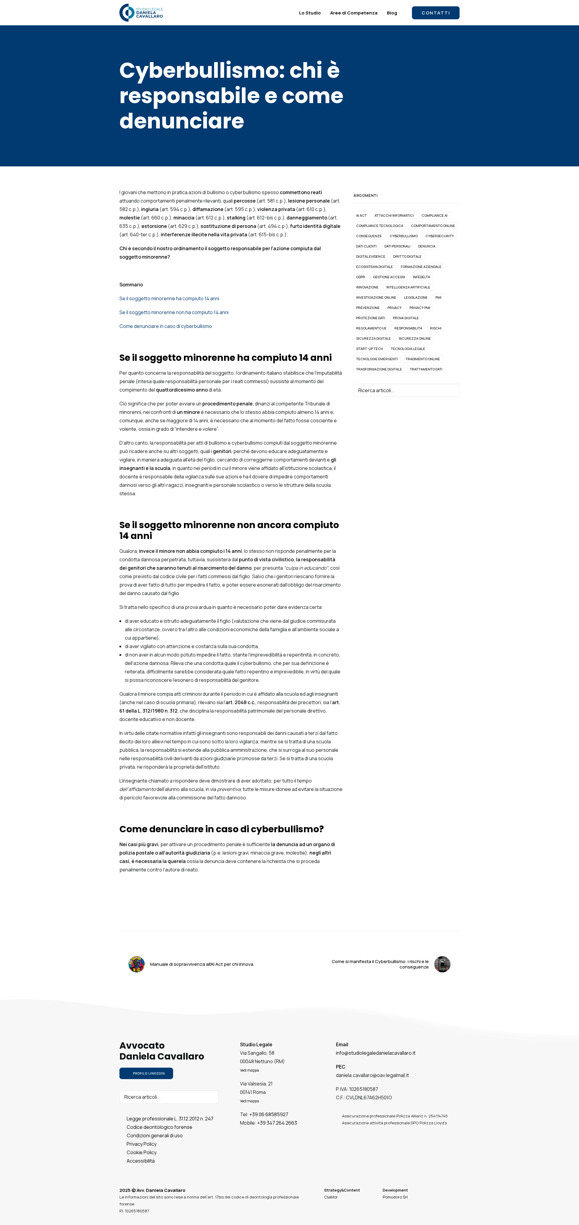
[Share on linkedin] (297, 920)
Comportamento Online (433, 225)
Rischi (435, 328)
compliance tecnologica (379, 225)
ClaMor (331, 1197)
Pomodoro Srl (395, 1197)
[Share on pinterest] (289, 920)
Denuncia (426, 246)
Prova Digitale (406, 318)
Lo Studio (310, 13)
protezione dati (370, 318)
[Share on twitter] (273, 920)
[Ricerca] (406, 390)
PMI (438, 297)
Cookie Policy (142, 1152)
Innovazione (367, 287)
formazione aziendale (421, 266)
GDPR (360, 277)
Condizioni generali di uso (155, 1135)
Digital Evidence (370, 256)
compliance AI (435, 215)
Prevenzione (368, 307)
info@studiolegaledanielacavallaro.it (376, 1053)
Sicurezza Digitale (373, 338)
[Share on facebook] (266, 920)
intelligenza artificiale (408, 287)
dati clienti (366, 246)
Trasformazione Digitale (379, 369)
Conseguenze (369, 236)
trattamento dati (426, 369)
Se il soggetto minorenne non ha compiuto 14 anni (174, 312)
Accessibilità (141, 1160)
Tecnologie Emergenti (377, 359)
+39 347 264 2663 (277, 1123)
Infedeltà (421, 277)
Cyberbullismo (404, 236)
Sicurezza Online (415, 338)
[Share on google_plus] (281, 920)
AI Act (361, 215)
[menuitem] (310, 12)
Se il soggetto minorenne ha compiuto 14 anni (169, 298)
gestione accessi (389, 277)
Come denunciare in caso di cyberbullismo (165, 326)
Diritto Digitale (407, 256)
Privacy (395, 307)
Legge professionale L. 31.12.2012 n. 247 (170, 1118)
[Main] (289, 964)
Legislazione (416, 297)
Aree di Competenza (354, 13)
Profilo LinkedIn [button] (149, 1073)
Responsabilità (408, 328)
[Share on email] (313, 920)
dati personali (397, 246)
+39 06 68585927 (268, 1114)
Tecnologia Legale (408, 348)
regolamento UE (371, 328)
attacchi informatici (394, 215)
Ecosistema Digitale (374, 266)
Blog (392, 13)
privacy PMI (420, 307)
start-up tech (369, 348)
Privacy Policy (142, 1144)
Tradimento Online (423, 359)
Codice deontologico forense (159, 1127)
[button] (451, 390)
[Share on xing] (305, 920)
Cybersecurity (440, 236)
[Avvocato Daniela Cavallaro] (141, 13)
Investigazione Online (376, 297)
